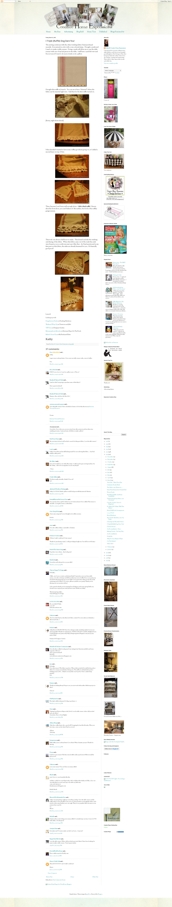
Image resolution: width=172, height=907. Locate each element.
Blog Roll (80, 32)
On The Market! (111, 541)
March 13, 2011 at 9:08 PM (56, 735)
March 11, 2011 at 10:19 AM (56, 456)
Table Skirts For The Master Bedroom (118, 302)
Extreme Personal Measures (57, 419)
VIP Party (49, 328)
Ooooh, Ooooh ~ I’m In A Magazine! (114, 503)
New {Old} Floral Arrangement (115, 510)
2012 (107, 452)
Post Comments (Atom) (59, 880)
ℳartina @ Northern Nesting (57, 489)
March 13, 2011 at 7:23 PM (56, 703)
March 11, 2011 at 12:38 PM (56, 506)
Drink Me (109, 536)
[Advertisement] (112, 798)
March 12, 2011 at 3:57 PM (56, 641)
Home (48, 32)
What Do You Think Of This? (115, 539)
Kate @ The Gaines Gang (56, 550)
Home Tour (91, 32)
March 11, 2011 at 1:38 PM (56, 544)
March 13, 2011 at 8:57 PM (56, 717)
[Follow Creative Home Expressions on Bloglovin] (111, 750)
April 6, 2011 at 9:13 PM (56, 845)
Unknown (52, 615)
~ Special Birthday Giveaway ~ (117, 327)
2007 (107, 561)
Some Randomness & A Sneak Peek (116, 490)
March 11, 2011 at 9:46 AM (56, 433)
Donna (51, 752)
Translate (117, 73)
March (109, 480)
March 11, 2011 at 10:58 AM (57, 471)
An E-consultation (112, 534)
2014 (107, 447)
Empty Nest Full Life (55, 839)
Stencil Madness (111, 515)
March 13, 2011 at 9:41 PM (56, 759)
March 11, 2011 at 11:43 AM (56, 494)
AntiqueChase (54, 829)
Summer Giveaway (118, 314)
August (109, 467)
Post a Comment (52, 873)
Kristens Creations (55, 536)
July (108, 470)
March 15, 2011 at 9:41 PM (56, 823)
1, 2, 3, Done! (110, 513)
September (110, 465)
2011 (107, 454)
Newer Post (49, 877)
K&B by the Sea (54, 699)
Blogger (100, 894)
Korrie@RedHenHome (56, 851)
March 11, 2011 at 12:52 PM (56, 530)
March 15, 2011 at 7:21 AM (56, 811)
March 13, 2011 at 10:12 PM (56, 769)
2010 (107, 553)
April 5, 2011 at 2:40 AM (56, 833)
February (110, 547)
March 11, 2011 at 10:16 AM (57, 444)
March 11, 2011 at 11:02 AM (56, 483)
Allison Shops (53, 723)
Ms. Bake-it (53, 461)
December (110, 457)
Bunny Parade (110, 492)
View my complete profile (111, 63)
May (108, 475)
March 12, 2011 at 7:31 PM (56, 658)
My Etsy (57, 32)
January (109, 549)
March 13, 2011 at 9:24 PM (56, 747)
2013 (107, 449)
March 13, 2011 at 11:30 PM (56, 792)
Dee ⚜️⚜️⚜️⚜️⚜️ (55, 352)
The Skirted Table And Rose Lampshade (114, 495)
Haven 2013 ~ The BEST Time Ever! (119, 263)
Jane (51, 664)
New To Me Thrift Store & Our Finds (115, 518)
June (108, 472)
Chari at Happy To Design (57, 570)
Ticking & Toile (117, 275)
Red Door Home (54, 439)
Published (103, 32)
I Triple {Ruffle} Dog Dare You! (115, 524)
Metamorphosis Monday (53, 331)
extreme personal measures (57, 404)
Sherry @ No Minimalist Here (58, 797)
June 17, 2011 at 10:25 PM (56, 870)
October (109, 462)
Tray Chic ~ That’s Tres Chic (114, 482)
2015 (107, 444)
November (110, 459)
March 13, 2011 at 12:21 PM (56, 678)
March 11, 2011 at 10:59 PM (56, 610)
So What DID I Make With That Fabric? (115, 507)
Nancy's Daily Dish (55, 861)
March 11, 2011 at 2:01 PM (56, 554)
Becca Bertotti (53, 370)
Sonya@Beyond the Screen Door (59, 499)
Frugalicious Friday (52, 321)
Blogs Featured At (117, 32)
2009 (107, 555)
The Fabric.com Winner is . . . (115, 487)
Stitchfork (52, 560)
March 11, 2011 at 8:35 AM (56, 399)
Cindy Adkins (53, 477)
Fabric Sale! (110, 544)
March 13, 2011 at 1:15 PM (56, 693)
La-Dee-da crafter (54, 602)
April (109, 478)
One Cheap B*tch (54, 511)
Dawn (51, 709)
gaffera (89, 894)
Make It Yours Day (51, 335)
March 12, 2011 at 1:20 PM (56, 622)
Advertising (68, 32)
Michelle (52, 816)
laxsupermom (53, 740)
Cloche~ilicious (111, 527)
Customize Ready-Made (113, 485)
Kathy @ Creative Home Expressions (116, 48)
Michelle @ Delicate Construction (59, 647)
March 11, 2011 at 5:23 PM (56, 596)
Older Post (95, 877)
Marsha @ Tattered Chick (56, 380)
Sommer (52, 628)
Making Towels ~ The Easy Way (115, 531)
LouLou (52, 449)
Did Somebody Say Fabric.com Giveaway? (119, 288)
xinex (51, 525)
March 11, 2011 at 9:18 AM (56, 421)
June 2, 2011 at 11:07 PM (56, 856)
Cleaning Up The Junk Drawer (115, 522)
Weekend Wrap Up (52, 324)
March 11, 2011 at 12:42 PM (56, 520)
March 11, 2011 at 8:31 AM (56, 388)
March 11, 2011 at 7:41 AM (56, 364)
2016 (107, 441)
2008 (107, 558)
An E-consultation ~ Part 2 (114, 529)
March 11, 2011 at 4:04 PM (56, 565)
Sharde (51, 775)
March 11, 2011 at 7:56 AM (56, 374)
